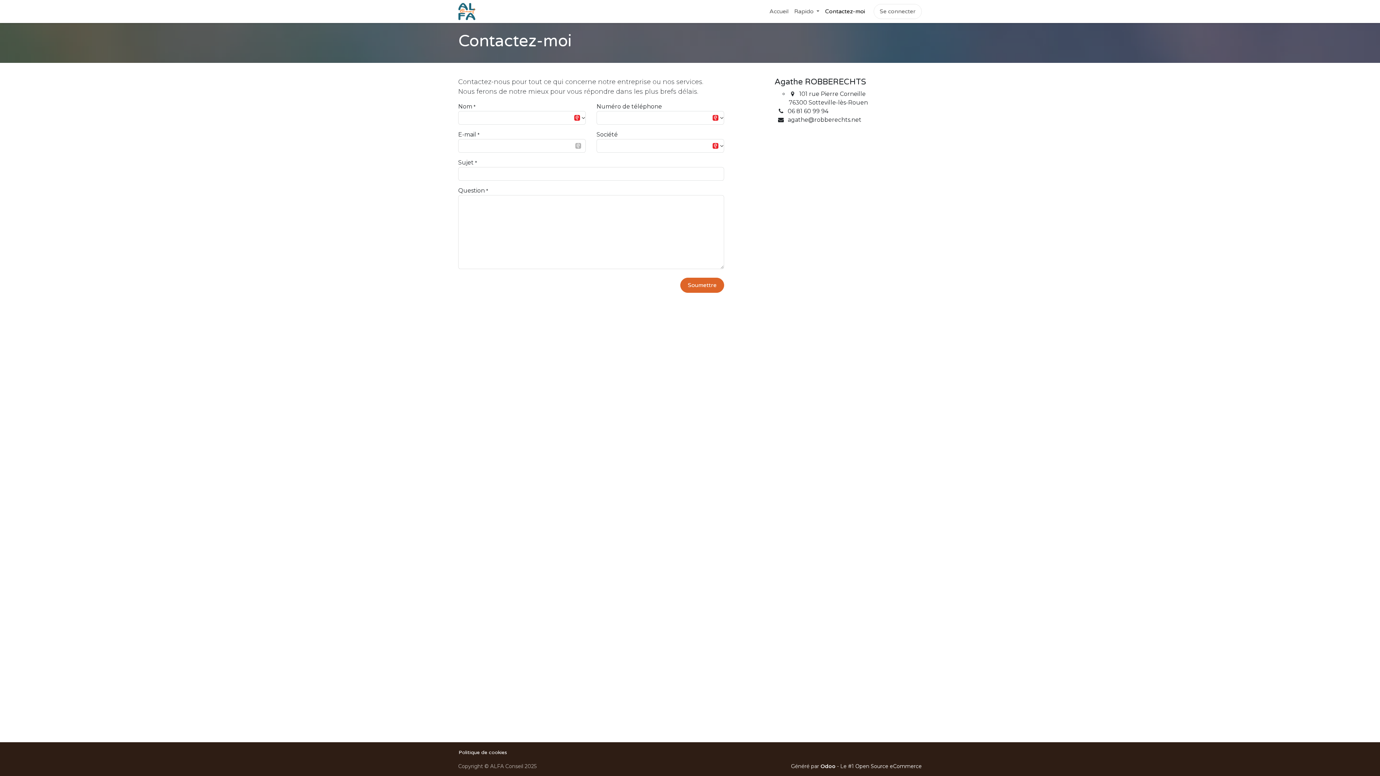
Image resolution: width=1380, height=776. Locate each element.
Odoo (828, 766)
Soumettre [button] (702, 285)
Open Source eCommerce (888, 766)
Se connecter (898, 11)
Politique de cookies (483, 752)
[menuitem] (779, 11)
